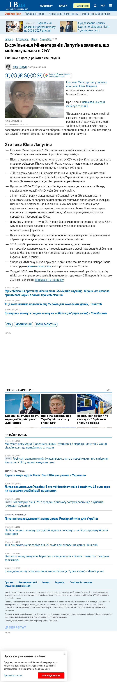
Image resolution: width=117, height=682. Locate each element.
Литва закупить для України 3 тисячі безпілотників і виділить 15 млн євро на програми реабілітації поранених (57, 488)
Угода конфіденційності (17, 585)
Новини (45, 5)
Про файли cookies (13, 675)
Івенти (45, 582)
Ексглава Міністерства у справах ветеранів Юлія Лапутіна (86, 84)
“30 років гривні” (35, 13)
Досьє (61, 17)
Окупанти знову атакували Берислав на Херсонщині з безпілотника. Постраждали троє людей (57, 558)
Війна (34, 38)
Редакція (59, 582)
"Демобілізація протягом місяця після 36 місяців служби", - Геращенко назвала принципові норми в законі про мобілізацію (57, 293)
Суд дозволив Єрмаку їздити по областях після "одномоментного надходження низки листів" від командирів (93, 30)
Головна (9, 38)
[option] (32, 26)
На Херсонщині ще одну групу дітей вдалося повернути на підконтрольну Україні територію (56, 532)
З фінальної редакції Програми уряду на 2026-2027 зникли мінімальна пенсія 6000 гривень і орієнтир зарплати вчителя (39, 32)
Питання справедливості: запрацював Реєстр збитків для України (51, 518)
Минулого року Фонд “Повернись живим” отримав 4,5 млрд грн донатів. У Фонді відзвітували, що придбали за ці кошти (56, 445)
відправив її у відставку (49, 279)
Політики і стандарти (81, 582)
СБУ (8, 324)
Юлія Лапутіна (46, 324)
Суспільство (22, 38)
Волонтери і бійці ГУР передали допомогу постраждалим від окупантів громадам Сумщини (54, 504)
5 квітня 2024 (45, 39)
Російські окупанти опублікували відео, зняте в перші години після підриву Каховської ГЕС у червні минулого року (56, 460)
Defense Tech (13, 13)
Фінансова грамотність (63, 13)
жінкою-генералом (39, 266)
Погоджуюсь (51, 675)
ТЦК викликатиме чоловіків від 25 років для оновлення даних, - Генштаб (53, 304)
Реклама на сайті (28, 582)
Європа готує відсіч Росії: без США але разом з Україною (45, 475)
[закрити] (64, 654)
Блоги (63, 5)
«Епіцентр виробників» (95, 13)
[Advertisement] (58, 356)
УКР (102, 5)
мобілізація (24, 324)
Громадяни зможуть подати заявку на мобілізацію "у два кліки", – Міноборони (56, 313)
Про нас (9, 582)
